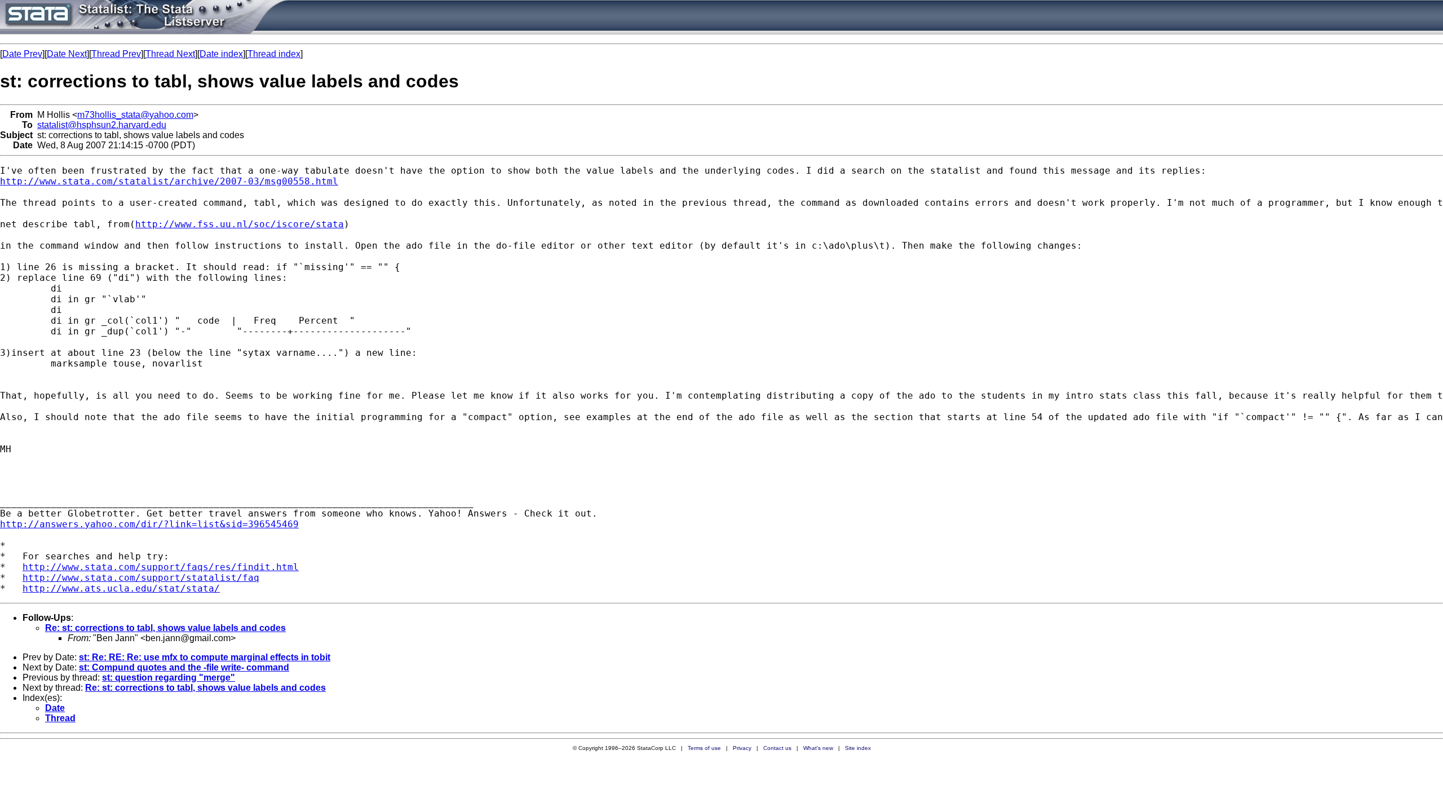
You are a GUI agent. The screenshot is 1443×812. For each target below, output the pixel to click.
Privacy (742, 748)
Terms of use (704, 748)
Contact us (777, 748)
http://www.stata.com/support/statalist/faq (141, 577)
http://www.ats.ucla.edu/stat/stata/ (121, 588)
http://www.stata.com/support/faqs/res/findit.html (161, 567)
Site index (858, 748)
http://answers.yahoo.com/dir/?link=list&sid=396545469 (149, 524)
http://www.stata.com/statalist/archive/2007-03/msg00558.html (169, 181)
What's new (818, 748)
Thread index (273, 54)
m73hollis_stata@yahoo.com (135, 115)
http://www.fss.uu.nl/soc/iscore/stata (239, 224)
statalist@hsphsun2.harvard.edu (101, 125)
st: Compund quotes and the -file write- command (184, 667)
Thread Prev (116, 54)
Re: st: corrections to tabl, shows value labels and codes (165, 628)
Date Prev (22, 54)
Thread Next (170, 54)
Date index (221, 54)
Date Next (67, 54)
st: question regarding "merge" (168, 677)
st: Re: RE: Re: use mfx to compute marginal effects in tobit (204, 657)
